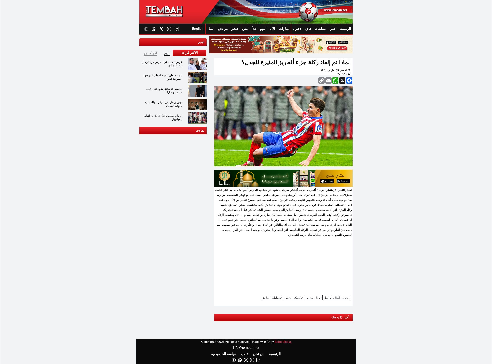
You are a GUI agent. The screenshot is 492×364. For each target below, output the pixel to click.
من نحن (223, 28)
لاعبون (297, 28)
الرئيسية (345, 28)
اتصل (211, 28)
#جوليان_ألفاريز (272, 297)
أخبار (333, 28)
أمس (245, 28)
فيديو (235, 28)
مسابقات (320, 28)
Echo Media (283, 341)
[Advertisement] (283, 267)
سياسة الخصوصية (224, 354)
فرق (308, 28)
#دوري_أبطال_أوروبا (337, 297)
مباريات (284, 28)
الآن (272, 28)
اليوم (263, 28)
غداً (254, 28)
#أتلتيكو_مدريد (294, 297)
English (197, 28)
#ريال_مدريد (313, 297)
